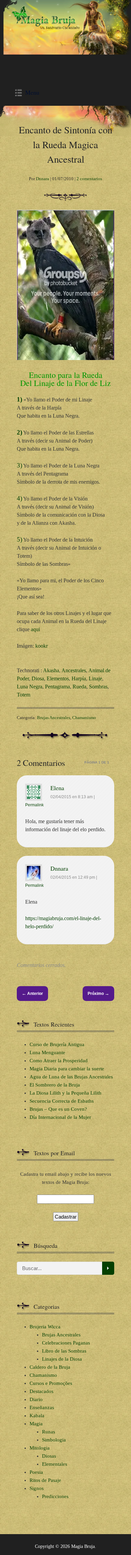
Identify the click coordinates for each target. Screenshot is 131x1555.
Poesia (36, 1472)
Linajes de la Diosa (62, 1359)
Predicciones (55, 1496)
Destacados (41, 1391)
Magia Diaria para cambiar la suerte (67, 1068)
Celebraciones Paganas (66, 1343)
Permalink (34, 805)
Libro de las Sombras (64, 1351)
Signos (37, 1488)
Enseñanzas (42, 1407)
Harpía (79, 678)
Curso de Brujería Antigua (57, 1044)
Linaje (95, 678)
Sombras (98, 686)
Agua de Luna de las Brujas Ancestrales (71, 1076)
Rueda (79, 686)
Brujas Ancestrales (53, 717)
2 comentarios (89, 178)
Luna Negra (29, 686)
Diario (36, 1399)
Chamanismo (84, 717)
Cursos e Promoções (51, 1383)
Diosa (38, 678)
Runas (48, 1431)
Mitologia (40, 1448)
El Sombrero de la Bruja (55, 1085)
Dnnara (42, 178)
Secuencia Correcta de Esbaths (62, 1101)
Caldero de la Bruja (50, 1367)
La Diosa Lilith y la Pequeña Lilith (65, 1093)
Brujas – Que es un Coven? (58, 1109)
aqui (35, 629)
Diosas (49, 1456)
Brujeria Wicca (45, 1326)
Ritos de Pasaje (45, 1480)
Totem (23, 695)
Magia (36, 1423)
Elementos (58, 678)
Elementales (54, 1464)
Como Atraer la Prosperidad (59, 1060)
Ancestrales (73, 670)
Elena (57, 788)
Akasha (51, 670)
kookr (41, 646)
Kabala (37, 1415)
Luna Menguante (47, 1052)
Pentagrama (57, 686)
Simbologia (54, 1440)
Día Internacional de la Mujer (60, 1117)
